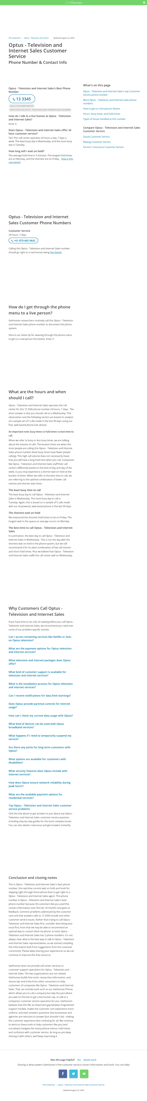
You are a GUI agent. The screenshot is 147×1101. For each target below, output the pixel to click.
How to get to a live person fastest (101, 108)
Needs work (90, 1059)
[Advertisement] (41, 189)
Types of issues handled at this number (104, 119)
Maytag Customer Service (97, 141)
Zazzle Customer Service (96, 136)
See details (56, 252)
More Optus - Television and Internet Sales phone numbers (110, 101)
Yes (79, 1059)
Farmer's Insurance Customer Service (103, 147)
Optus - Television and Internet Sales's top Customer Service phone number (111, 93)
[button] (144, 2)
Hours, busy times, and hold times (101, 113)
